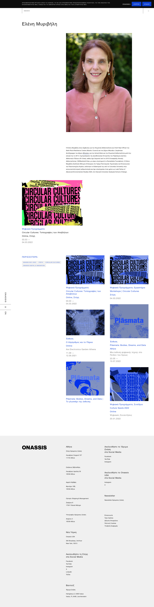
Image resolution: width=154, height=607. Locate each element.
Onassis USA (70, 536)
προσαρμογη (126, 4)
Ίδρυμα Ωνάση (70, 589)
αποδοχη (147, 4)
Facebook (69, 561)
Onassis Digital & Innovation (34, 265)
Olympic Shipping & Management (77, 498)
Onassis (6, 297)
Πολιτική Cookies (110, 523)
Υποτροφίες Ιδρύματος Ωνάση (76, 514)
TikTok (68, 574)
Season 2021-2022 (29, 262)
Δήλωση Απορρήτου (111, 520)
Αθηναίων (86, 153)
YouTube (69, 563)
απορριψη (137, 4)
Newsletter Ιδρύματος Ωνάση (114, 500)
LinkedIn (69, 571)
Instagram (69, 566)
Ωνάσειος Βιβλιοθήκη (73, 467)
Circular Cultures (53, 262)
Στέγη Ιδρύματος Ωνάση (74, 451)
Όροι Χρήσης (109, 517)
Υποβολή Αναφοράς (111, 525)
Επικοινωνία (109, 515)
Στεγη (41, 262)
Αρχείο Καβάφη (71, 482)
